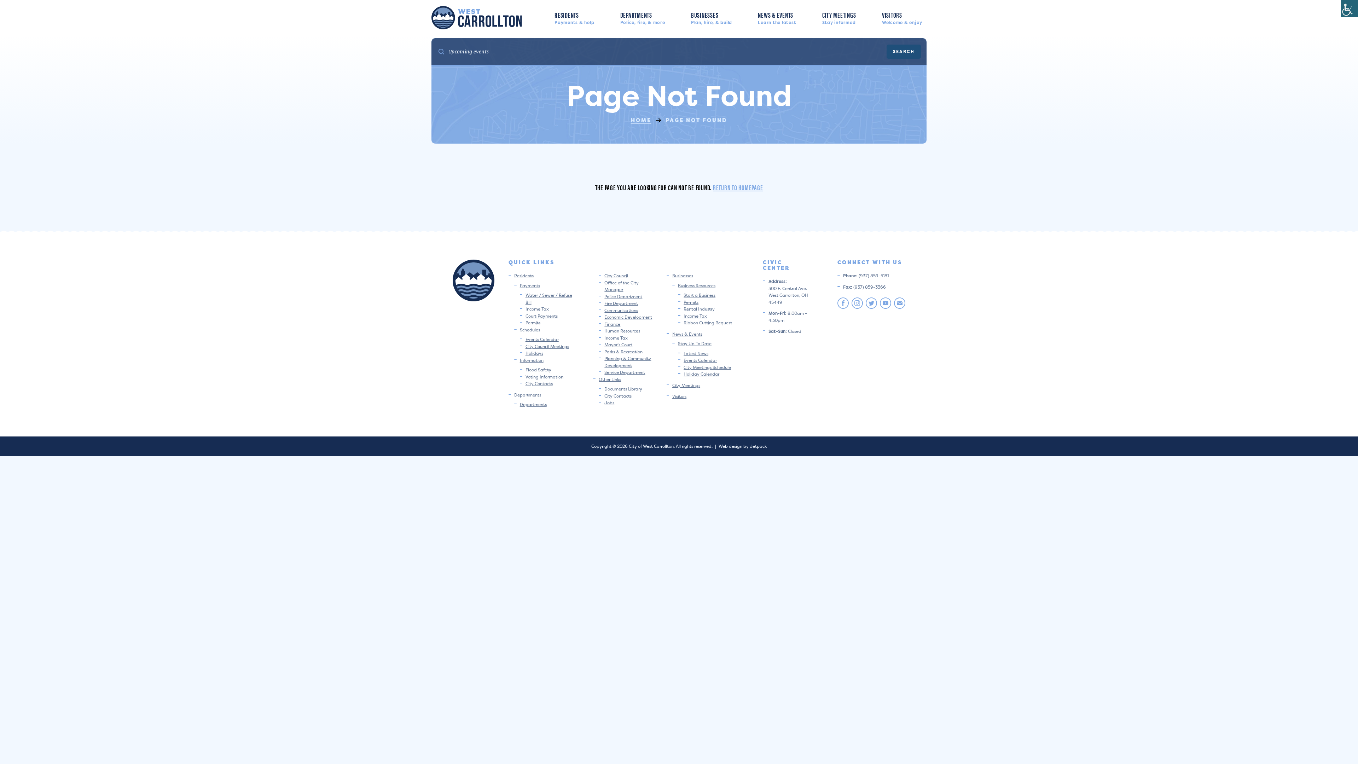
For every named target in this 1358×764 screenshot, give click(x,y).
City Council (616, 276)
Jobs (609, 403)
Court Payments (542, 316)
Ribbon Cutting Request (708, 323)
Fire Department (621, 303)
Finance (612, 324)
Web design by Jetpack (743, 446)
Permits (533, 323)
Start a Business (699, 295)
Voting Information (544, 377)
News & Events (777, 17)
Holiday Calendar (701, 374)
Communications (621, 310)
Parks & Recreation (623, 352)
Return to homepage (738, 187)
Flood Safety (538, 370)
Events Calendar (542, 339)
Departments (642, 17)
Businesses (711, 17)
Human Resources (622, 331)
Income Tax (537, 309)
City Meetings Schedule (707, 367)
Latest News (696, 354)
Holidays (534, 353)
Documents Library (623, 389)
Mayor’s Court (618, 345)
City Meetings (839, 17)
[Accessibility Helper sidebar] (1349, 8)
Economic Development (628, 317)
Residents (574, 17)
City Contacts (539, 384)
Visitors (902, 17)
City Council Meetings (547, 346)
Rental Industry (699, 309)
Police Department (623, 297)
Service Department (624, 372)
